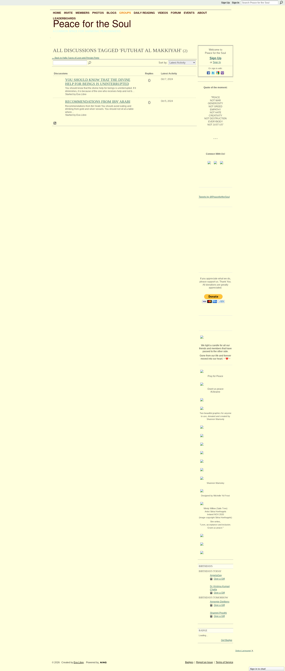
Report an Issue (204, 662)
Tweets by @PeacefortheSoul (214, 197)
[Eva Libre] (58, 86)
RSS (55, 123)
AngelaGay (216, 575)
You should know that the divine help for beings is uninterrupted (97, 82)
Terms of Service (224, 662)
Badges (189, 662)
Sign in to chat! (258, 669)
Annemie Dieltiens (219, 601)
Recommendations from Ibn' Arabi (97, 102)
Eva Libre (79, 662)
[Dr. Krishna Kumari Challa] (203, 593)
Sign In (235, 2)
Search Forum (90, 63)
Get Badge (226, 640)
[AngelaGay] (203, 582)
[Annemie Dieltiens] (203, 608)
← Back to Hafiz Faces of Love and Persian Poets (75, 58)
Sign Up (225, 2)
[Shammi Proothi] (203, 620)
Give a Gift (219, 578)
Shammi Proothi (218, 613)
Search (281, 2)
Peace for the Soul (92, 23)
